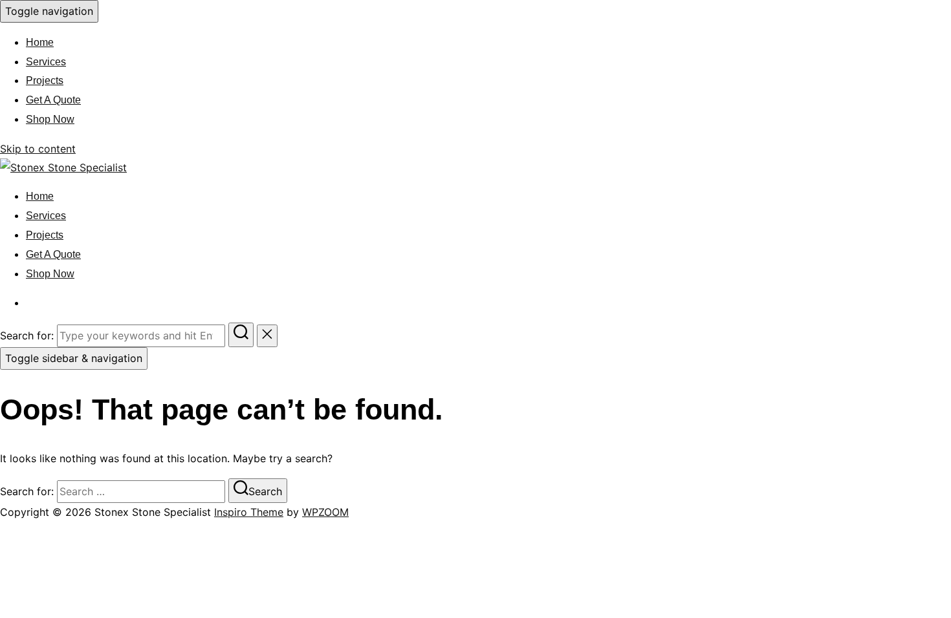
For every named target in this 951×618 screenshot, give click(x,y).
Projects (44, 80)
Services (46, 61)
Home (40, 42)
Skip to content (38, 148)
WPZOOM (325, 512)
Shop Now (50, 119)
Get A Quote (53, 99)
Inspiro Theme (248, 512)
